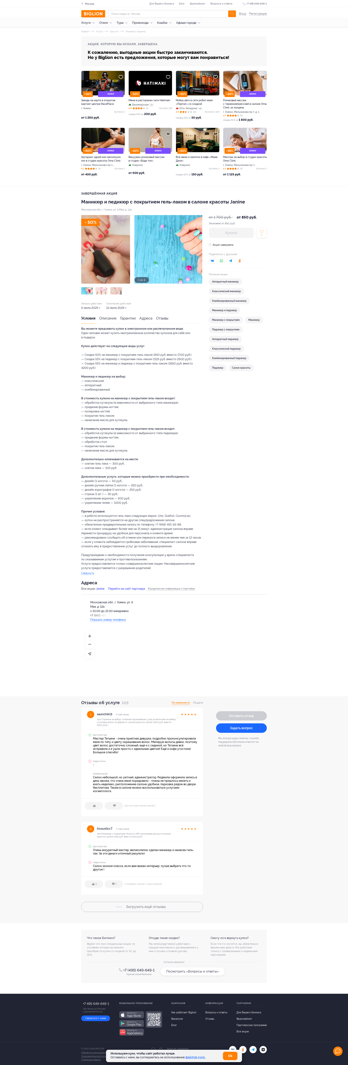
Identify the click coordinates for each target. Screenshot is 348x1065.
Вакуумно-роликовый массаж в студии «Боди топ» (147, 159)
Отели (103, 22)
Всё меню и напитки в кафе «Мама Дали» (197, 159)
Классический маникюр (226, 291)
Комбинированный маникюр (229, 300)
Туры (120, 22)
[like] (94, 805)
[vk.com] (232, 1049)
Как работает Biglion (183, 1012)
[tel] (253, 1049)
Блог (182, 3)
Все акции (243, 1031)
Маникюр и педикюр (224, 310)
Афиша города (186, 22)
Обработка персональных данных (98, 1052)
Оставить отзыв (241, 716)
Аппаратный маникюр (225, 281)
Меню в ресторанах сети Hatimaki (149, 100)
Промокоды (140, 22)
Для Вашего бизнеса (161, 3)
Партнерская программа (252, 1025)
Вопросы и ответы (221, 3)
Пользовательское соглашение (97, 1056)
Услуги (86, 22)
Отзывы (162, 318)
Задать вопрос (241, 728)
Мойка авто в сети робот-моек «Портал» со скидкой (194, 102)
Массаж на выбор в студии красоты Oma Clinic (245, 159)
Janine (100, 588)
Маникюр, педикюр (135, 31)
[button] (87, 290)
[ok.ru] (242, 1049)
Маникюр (254, 319)
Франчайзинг (197, 3)
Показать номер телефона (108, 619)
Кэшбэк (162, 22)
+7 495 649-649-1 (256, 3)
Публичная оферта (91, 1059)
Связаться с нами (95, 1018)
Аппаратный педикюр (225, 339)
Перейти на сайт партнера (126, 588)
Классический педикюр (226, 348)
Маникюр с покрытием (226, 319)
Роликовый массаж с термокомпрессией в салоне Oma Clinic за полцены (245, 104)
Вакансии (177, 1018)
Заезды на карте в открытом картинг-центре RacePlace (98, 102)
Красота (114, 31)
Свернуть (87, 573)
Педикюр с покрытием (225, 329)
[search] (232, 14)
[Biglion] (93, 13)
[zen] (263, 1049)
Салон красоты (241, 367)
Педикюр (217, 367)
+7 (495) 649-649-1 (139, 970)
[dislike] (114, 805)
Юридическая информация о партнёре (171, 588)
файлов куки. (195, 1057)
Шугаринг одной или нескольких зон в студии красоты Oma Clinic (101, 159)
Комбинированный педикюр (229, 358)
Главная (85, 31)
